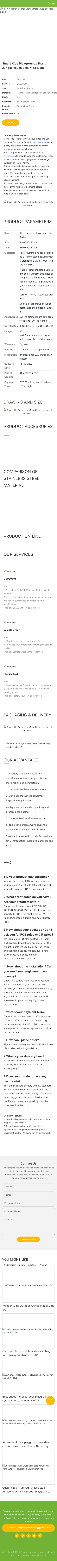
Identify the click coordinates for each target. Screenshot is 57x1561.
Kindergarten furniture (14, 1265)
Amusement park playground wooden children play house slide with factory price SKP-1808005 (25, 1444)
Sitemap (25, 1555)
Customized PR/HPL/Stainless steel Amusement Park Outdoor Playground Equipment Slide (25, 1489)
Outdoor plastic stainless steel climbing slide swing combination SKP (26, 1353)
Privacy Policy (39, 1555)
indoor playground (39, 142)
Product (43, 1265)
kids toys (32, 1265)
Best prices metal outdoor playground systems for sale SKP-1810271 (25, 1398)
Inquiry (10, 122)
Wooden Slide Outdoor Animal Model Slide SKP (28, 1307)
